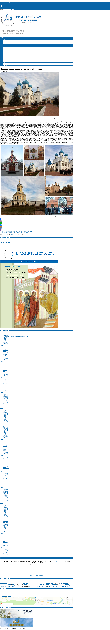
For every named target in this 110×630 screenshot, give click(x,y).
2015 (1, 503)
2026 (1, 333)
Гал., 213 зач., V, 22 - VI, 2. (54, 586)
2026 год (4, 239)
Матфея (42, 584)
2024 (1, 361)
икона (27, 583)
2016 (1, 487)
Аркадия (9, 584)
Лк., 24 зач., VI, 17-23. (64, 586)
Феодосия (48, 583)
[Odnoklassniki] (36, 226)
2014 (1, 519)
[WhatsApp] (36, 223)
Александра (38, 585)
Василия (25, 584)
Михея (24, 583)
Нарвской (70, 585)
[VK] (36, 228)
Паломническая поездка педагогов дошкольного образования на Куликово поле (17, 231)
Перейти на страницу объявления (36, 575)
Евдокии (26, 585)
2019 (1, 439)
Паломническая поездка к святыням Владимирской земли (16, 336)
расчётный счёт (55, 561)
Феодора (32, 585)
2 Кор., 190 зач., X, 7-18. (5, 586)
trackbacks (12, 234)
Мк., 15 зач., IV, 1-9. (43, 586)
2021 (1, 408)
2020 (1, 424)
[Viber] (36, 230)
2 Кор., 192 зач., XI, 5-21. (34, 586)
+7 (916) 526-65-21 (5, 2)
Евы (20, 585)
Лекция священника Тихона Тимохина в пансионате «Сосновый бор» (15, 232)
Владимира (54, 584)
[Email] (36, 221)
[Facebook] (36, 219)
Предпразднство (3, 583)
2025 (1, 345)
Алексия (47, 584)
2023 (1, 377)
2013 (1, 533)
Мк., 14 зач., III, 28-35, (14, 586)
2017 (1, 471)
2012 (1, 547)
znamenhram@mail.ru (14, 2)
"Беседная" (62, 585)
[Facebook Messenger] (36, 225)
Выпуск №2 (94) (5, 242)
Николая (2, 585)
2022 (1, 392)
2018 (1, 455)
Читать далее (3, 245)
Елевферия (14, 585)
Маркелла (63, 583)
